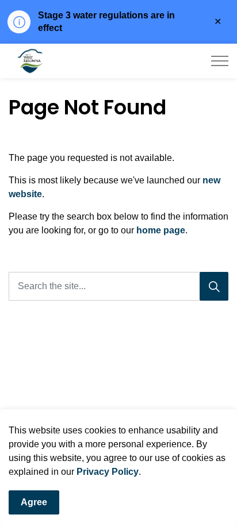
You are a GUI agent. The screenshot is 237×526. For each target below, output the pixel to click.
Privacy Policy (108, 472)
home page (160, 230)
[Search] (214, 286)
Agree (34, 502)
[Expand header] (219, 61)
